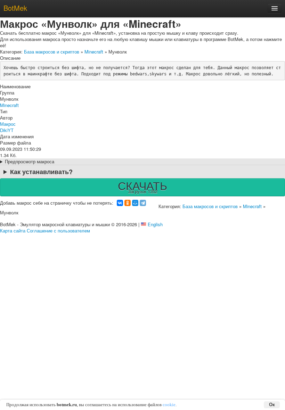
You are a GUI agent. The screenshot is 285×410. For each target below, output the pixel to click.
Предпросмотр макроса (29, 161)
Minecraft (93, 51)
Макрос (8, 124)
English (155, 224)
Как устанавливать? (41, 171)
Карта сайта (12, 230)
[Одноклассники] (127, 203)
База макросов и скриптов (51, 51)
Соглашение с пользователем (58, 230)
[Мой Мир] (135, 203)
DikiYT (7, 130)
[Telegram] (143, 203)
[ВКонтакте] (120, 203)
